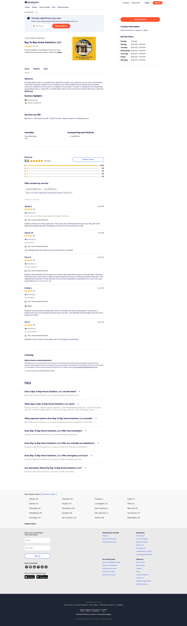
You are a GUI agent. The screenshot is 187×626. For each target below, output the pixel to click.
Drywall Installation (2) (33, 189)
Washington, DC (133, 518)
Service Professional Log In (111, 562)
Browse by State (48, 494)
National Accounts (108, 575)
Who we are (140, 565)
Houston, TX (66, 504)
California (88, 610)
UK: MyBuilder (119, 605)
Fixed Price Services (109, 542)
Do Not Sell (95, 610)
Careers (139, 568)
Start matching (61, 26)
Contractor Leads (108, 572)
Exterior (34, 7)
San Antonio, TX (133, 513)
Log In (147, 3)
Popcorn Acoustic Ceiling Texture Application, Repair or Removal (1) (49, 193)
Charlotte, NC (67, 499)
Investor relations (142, 575)
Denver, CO (33, 504)
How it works (140, 562)
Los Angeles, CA (101, 504)
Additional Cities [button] (30, 524)
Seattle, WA (99, 518)
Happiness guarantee (143, 581)
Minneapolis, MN (68, 508)
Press (138, 572)
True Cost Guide (141, 539)
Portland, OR (67, 513)
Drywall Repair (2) (50, 189)
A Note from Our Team (143, 551)
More (53, 7)
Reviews (36, 69)
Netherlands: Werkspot (106, 605)
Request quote (140, 19)
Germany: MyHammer (81, 605)
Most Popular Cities (32, 494)
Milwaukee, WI (35, 508)
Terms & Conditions (105, 614)
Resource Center (142, 542)
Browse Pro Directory (109, 539)
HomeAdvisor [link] (29, 12)
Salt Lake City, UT (101, 513)
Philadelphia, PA (35, 513)
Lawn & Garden (44, 7)
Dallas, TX (131, 499)
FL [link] (37, 12)
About (27, 69)
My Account (140, 536)
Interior (27, 7)
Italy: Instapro (94, 605)
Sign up (37, 556)
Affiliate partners (142, 584)
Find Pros (105, 536)
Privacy (82, 610)
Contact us (140, 578)
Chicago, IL (99, 499)
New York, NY (132, 508)
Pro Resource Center (109, 568)
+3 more (59, 52)
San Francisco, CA (69, 518)
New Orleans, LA (101, 508)
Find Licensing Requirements (83, 367)
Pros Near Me (140, 548)
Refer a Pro (140, 545)
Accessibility (103, 610)
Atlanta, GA (33, 499)
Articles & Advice (63, 7)
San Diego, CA (35, 518)
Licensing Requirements (144, 554)
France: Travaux (68, 605)
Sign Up (158, 3)
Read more (29, 91)
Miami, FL (131, 504)
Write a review (88, 159)
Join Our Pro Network (109, 565)
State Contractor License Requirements (38, 360)
